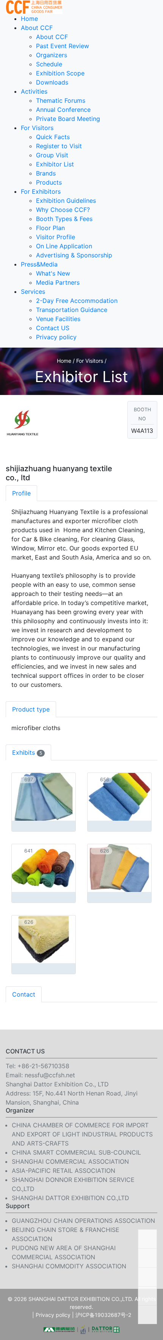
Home (29, 18)
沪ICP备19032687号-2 (103, 1315)
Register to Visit (59, 146)
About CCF (37, 27)
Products (49, 182)
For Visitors (37, 128)
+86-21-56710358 (43, 1066)
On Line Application (64, 246)
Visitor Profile (55, 237)
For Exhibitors (41, 191)
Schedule (49, 64)
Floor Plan (50, 228)
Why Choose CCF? (63, 209)
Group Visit (52, 155)
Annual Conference (63, 109)
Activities (34, 91)
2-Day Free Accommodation (77, 300)
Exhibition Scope (60, 73)
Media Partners (58, 282)
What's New (53, 273)
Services (33, 291)
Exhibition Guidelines (66, 200)
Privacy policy (56, 337)
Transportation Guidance (71, 309)
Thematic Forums (60, 100)
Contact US (52, 328)
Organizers (51, 55)
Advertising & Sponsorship (74, 255)
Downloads (52, 82)
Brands (46, 173)
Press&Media (39, 264)
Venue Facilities (58, 319)
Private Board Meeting (68, 118)
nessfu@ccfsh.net (50, 1075)
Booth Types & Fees (64, 219)
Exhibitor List (55, 164)
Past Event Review (62, 46)
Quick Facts (53, 137)
